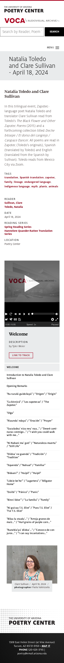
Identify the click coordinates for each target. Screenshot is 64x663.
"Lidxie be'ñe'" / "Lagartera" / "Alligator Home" (29, 483)
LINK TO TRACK (21, 355)
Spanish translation (32, 177)
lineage (18, 182)
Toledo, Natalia (13, 207)
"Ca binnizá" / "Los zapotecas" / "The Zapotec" (28, 404)
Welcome (13, 367)
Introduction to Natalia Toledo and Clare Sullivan (30, 377)
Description (18, 342)
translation (11, 177)
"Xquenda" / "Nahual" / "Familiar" (26, 465)
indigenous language (17, 186)
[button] (6, 313)
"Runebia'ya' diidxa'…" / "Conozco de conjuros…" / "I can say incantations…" (31, 532)
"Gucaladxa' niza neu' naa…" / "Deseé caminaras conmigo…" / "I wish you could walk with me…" (32, 432)
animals (53, 186)
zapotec (50, 177)
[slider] (32, 314)
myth (34, 186)
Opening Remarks (17, 386)
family (8, 182)
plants (43, 186)
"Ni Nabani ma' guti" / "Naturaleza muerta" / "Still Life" (32, 445)
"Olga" (10, 413)
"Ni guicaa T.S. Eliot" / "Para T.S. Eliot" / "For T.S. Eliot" (29, 510)
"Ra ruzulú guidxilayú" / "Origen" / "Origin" (32, 394)
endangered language (37, 182)
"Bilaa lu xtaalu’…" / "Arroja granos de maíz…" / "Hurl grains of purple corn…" (29, 521)
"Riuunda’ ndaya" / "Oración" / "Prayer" (29, 420)
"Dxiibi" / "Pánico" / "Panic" (23, 492)
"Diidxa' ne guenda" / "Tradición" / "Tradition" (27, 456)
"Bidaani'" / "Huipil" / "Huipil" (24, 473)
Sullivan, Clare (13, 203)
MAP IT (46, 646)
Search (54, 31)
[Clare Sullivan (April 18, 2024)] (32, 564)
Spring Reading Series (17, 227)
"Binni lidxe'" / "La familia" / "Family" (28, 500)
